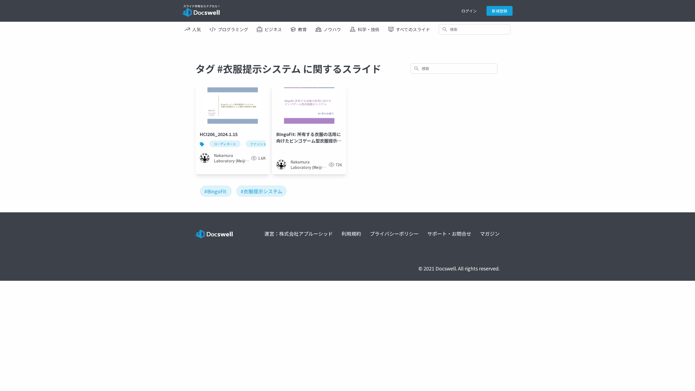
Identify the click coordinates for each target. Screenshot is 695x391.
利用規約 (351, 233)
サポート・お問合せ (449, 233)
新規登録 (499, 11)
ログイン (469, 11)
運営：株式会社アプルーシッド (298, 233)
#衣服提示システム (261, 191)
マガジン (490, 233)
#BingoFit (215, 191)
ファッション (260, 143)
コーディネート (225, 143)
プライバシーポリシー (394, 233)
